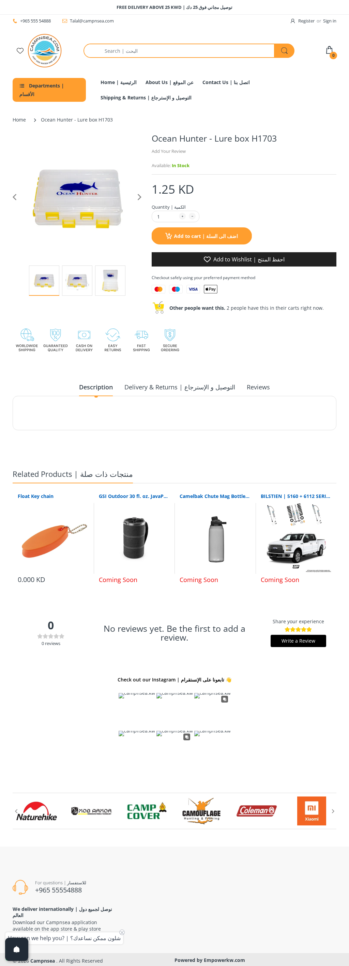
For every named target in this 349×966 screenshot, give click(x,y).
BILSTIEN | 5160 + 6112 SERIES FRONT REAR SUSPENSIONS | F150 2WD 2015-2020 (296, 496)
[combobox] (188, 50)
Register (306, 21)
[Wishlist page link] (20, 50)
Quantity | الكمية (169, 207)
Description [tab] (96, 387)
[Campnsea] (45, 50)
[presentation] (16, 811)
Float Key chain (36, 496)
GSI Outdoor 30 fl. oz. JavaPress (134, 496)
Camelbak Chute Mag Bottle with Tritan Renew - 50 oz (215, 496)
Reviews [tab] (258, 387)
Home (19, 119)
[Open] (16, 949)
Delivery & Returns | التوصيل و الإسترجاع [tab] (179, 387)
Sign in (329, 21)
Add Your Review (169, 151)
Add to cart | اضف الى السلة (206, 236)
